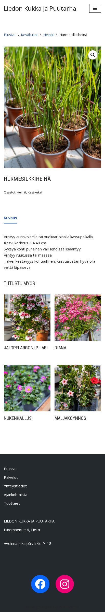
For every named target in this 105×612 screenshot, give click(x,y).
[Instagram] (65, 584)
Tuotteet (12, 503)
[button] (92, 54)
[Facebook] (40, 584)
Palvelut (11, 477)
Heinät (48, 34)
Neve (30, 606)
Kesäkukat (29, 34)
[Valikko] (95, 8)
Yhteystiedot (15, 485)
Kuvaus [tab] (10, 217)
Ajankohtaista (15, 494)
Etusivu (10, 34)
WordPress (69, 606)
